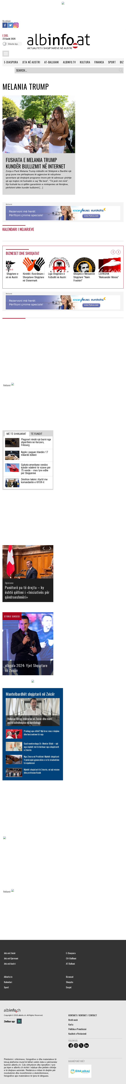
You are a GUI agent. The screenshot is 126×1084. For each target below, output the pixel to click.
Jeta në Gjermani (11, 958)
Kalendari (8, 982)
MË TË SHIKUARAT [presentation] (16, 433)
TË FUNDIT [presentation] (36, 433)
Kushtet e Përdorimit (77, 1033)
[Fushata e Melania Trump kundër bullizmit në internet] (45, 124)
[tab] (17, 434)
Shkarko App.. (13, 43)
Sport (6, 987)
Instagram (16, 25)
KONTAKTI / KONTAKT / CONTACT (82, 1015)
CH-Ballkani (71, 958)
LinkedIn (21, 25)
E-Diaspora (70, 953)
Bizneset (70, 976)
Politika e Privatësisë (77, 1029)
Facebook (5, 25)
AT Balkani (70, 963)
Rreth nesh (73, 1019)
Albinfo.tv (8, 976)
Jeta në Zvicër (10, 953)
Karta (70, 1024)
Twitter (10, 25)
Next (118, 252)
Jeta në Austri (10, 963)
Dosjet (69, 987)
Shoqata (69, 982)
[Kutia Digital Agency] (19, 1021)
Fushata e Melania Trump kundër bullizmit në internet (35, 163)
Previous (113, 252)
